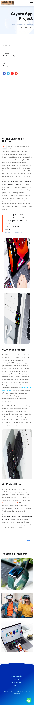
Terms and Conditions (17, 676)
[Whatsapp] (28, 700)
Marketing (29, 25)
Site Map (17, 686)
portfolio (20, 25)
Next (28, 541)
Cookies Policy (17, 683)
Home (13, 25)
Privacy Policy (17, 679)
